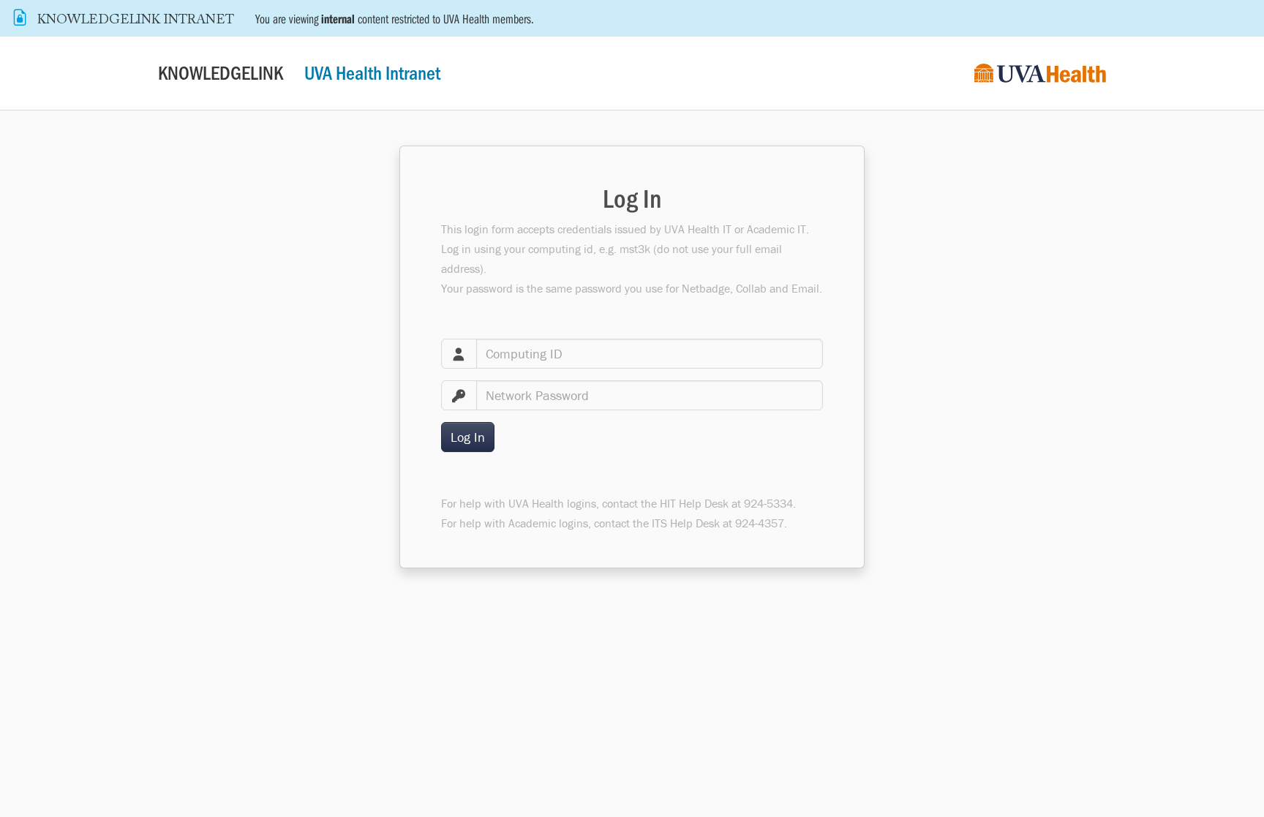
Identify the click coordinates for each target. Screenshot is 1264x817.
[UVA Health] (1040, 73)
